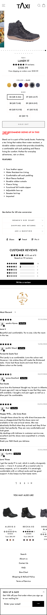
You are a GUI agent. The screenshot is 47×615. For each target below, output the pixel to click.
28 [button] (26, 53)
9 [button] (18, 50)
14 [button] (29, 50)
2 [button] (3, 50)
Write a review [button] (23, 282)
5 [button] (10, 50)
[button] (19, 64)
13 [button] (26, 50)
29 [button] (28, 53)
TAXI (23, 58)
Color (23, 80)
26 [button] (21, 53)
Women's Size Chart (23, 220)
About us (23, 558)
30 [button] (30, 53)
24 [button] (17, 53)
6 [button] (12, 50)
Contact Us (23, 563)
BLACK (32, 85)
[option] (23, 29)
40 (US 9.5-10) (15, 109)
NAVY (20, 85)
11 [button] (22, 50)
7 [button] (14, 50)
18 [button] (37, 50)
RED (26, 85)
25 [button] (19, 53)
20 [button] (41, 50)
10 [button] (20, 50)
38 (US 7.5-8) (15, 103)
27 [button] (23, 53)
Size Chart (23, 572)
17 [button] (35, 50)
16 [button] (33, 50)
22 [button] (45, 50)
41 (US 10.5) (32, 109)
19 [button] (39, 50)
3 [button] (6, 50)
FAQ (23, 567)
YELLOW (9, 85)
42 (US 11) (23, 116)
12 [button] (24, 50)
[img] (5, 319)
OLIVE (15, 85)
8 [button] (16, 50)
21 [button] (43, 50)
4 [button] (8, 50)
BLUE (38, 85)
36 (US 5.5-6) (15, 97)
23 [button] (15, 53)
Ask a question (23, 231)
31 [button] (32, 53)
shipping (16, 71)
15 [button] (31, 50)
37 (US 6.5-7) (32, 97)
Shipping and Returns (23, 226)
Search (23, 554)
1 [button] (1, 50)
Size (23, 92)
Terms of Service (23, 581)
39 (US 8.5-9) (32, 103)
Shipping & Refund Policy (23, 576)
